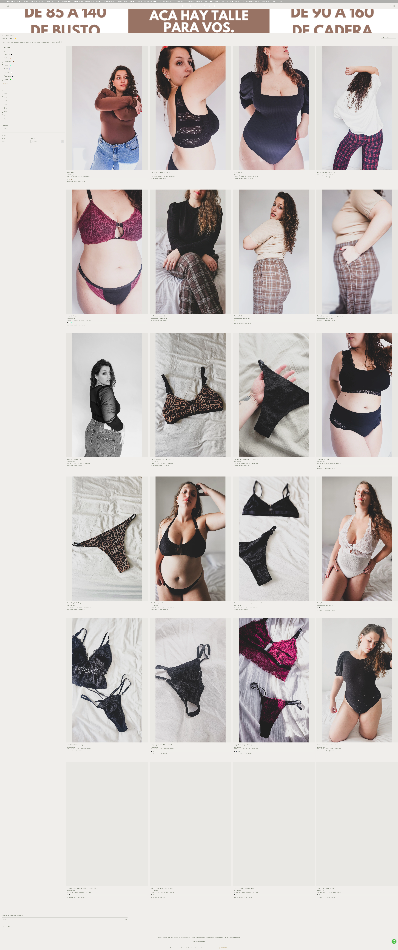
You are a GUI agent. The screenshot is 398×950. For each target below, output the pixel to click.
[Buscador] (8, 6)
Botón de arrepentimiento (232, 937)
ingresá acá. (220, 937)
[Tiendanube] (199, 941)
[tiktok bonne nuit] (9, 926)
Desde (3, 138)
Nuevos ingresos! (306, 1)
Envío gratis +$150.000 (349, 1)
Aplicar (62, 141)
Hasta (33, 138)
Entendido (224, 947)
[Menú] (4, 6)
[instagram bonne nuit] (3, 926)
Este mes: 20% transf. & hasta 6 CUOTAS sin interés (326, 1)
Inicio (3, 35)
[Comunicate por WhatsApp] (394, 941)
